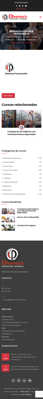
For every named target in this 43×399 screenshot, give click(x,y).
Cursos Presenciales (10, 170)
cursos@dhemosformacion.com (14, 300)
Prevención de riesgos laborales (14, 194)
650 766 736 (6, 291)
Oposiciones (7, 190)
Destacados (7, 174)
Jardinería (6, 178)
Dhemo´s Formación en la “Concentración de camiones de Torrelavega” (23, 357)
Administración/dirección (12, 158)
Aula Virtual (21, 9)
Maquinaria (7, 186)
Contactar (9, 95)
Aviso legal (24, 392)
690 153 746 (6, 288)
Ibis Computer (26, 394)
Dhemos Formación (16, 73)
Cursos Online (8, 166)
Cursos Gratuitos (9, 162)
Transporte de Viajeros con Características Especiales (21, 133)
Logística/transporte (10, 182)
